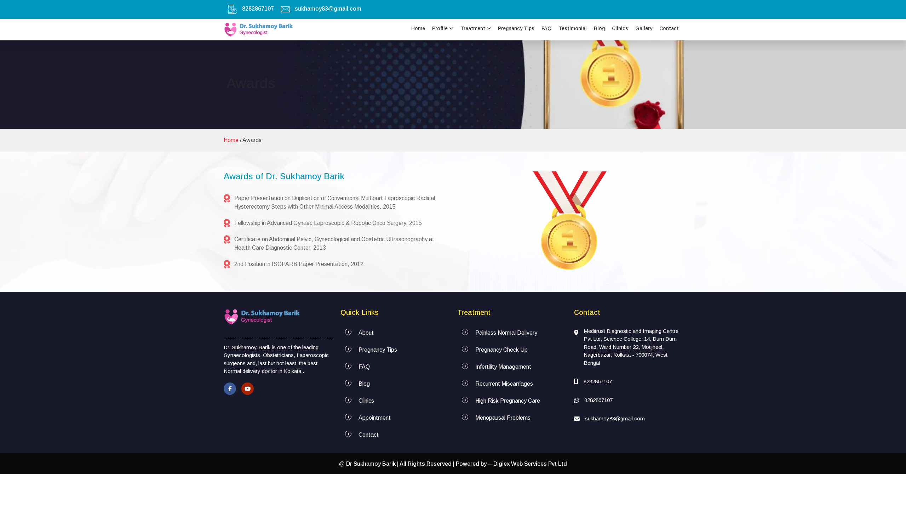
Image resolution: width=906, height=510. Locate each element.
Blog (599, 28)
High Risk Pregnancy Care (507, 401)
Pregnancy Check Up (501, 350)
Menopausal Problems (503, 418)
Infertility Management (503, 367)
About (366, 333)
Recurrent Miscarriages (504, 384)
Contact (669, 28)
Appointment (375, 418)
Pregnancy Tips (516, 28)
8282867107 (258, 9)
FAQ (546, 28)
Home (418, 28)
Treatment (473, 28)
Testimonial (572, 28)
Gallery (643, 28)
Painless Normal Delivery (506, 333)
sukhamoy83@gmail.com (328, 9)
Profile (440, 28)
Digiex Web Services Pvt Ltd (530, 464)
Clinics (620, 28)
